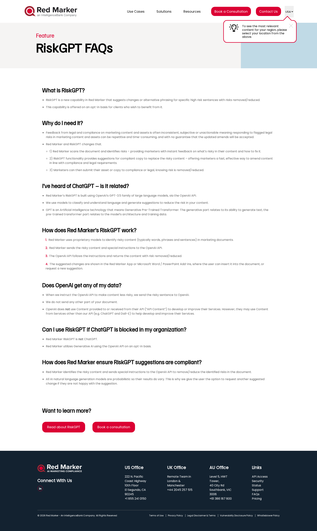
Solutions (164, 11)
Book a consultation (113, 427)
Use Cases (136, 11)
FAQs (255, 494)
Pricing (257, 498)
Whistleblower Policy (268, 515)
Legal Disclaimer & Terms (201, 515)
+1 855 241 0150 (135, 498)
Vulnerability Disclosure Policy (236, 515)
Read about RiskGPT (63, 427)
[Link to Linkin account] (40, 488)
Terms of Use (156, 515)
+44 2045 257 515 (179, 490)
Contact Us (268, 11)
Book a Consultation (231, 11)
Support (258, 490)
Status (256, 485)
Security (258, 481)
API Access (260, 476)
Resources (192, 11)
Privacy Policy (175, 515)
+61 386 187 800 (220, 498)
